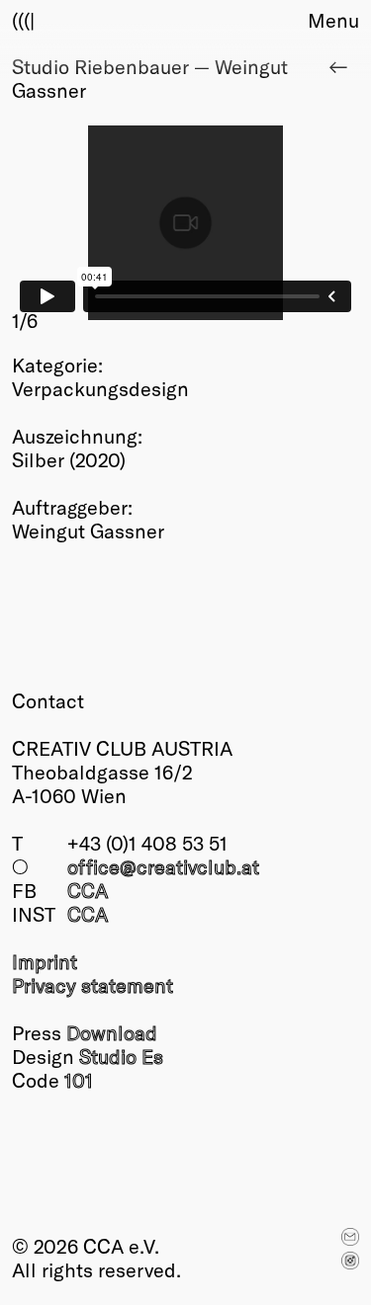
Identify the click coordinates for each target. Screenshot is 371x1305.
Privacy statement (92, 985)
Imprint (44, 961)
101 (78, 1080)
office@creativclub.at (163, 866)
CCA (87, 890)
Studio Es (121, 1056)
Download (111, 1032)
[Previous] (99, 229)
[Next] (273, 229)
